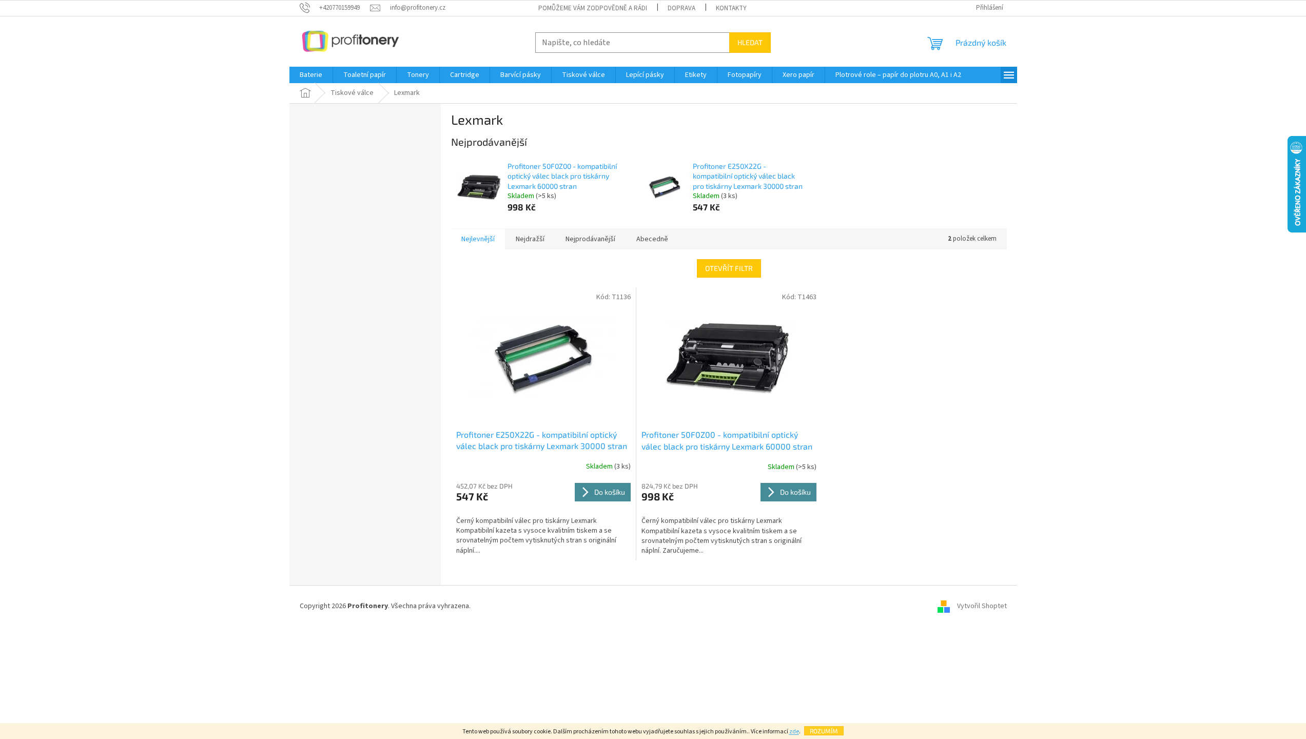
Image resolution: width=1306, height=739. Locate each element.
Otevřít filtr (729, 268)
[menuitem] (311, 75)
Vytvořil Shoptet (982, 606)
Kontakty (731, 8)
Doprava (681, 8)
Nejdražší (530, 239)
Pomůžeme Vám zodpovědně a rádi (592, 8)
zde (794, 731)
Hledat (750, 42)
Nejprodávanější (590, 239)
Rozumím (824, 730)
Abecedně (652, 239)
